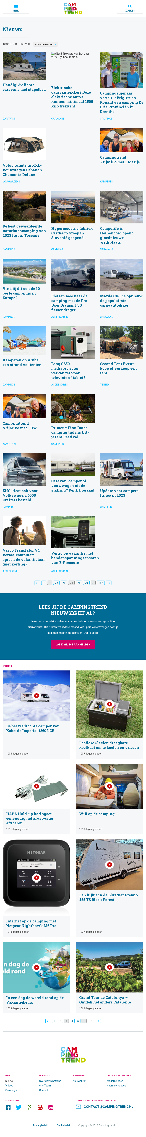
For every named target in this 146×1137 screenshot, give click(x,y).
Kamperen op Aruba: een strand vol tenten (24, 357)
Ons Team (45, 1085)
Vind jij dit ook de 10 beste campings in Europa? (24, 290)
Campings (106, 118)
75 (78, 582)
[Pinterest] (29, 1107)
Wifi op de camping (109, 799)
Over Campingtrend (50, 1081)
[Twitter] (18, 1107)
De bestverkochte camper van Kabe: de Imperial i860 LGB (36, 714)
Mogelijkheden (115, 1081)
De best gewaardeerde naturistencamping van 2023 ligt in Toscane (24, 222)
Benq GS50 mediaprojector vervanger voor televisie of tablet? (73, 357)
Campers (57, 249)
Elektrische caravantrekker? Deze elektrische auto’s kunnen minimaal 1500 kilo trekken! (73, 87)
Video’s (9, 1085)
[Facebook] (8, 1107)
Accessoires (59, 316)
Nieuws (9, 1081)
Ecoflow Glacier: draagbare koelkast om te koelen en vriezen (109, 714)
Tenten (104, 384)
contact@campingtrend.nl (108, 1107)
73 (64, 582)
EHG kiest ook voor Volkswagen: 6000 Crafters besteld (24, 482)
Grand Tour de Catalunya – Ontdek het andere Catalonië (109, 977)
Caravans (9, 118)
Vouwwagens (11, 181)
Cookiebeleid (64, 1125)
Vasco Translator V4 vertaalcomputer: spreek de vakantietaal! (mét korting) (24, 545)
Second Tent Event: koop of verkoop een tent (121, 357)
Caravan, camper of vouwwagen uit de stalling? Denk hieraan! (73, 482)
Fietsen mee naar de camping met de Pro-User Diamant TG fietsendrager (73, 290)
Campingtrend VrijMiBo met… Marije (121, 157)
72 (56, 582)
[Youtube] (40, 1107)
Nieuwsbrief (80, 1081)
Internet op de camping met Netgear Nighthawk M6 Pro (36, 888)
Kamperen (106, 181)
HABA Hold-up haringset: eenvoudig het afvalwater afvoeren (36, 799)
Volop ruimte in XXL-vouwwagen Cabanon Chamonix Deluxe (24, 157)
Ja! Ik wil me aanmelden (73, 644)
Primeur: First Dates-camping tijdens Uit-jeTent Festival (73, 421)
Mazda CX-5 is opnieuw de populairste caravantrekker (121, 290)
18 (90, 1021)
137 (100, 582)
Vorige (37, 583)
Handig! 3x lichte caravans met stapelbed (24, 87)
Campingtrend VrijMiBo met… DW (24, 421)
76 (86, 582)
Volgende (108, 583)
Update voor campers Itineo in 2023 (121, 482)
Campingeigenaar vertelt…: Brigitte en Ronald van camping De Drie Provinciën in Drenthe (121, 87)
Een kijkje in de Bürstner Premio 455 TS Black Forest (109, 888)
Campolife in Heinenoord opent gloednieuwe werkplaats (121, 222)
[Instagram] (50, 1107)
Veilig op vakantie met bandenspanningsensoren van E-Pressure (73, 545)
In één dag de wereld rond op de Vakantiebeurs (36, 977)
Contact (43, 1090)
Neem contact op (116, 1085)
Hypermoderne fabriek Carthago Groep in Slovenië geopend (73, 222)
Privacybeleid (40, 1125)
